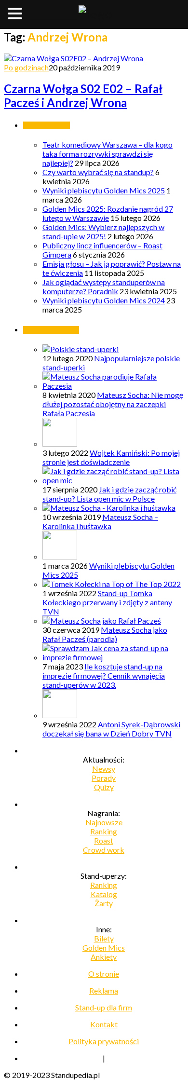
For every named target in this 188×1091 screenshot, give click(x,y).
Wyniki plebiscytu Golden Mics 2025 (103, 190)
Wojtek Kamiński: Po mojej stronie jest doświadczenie (111, 457)
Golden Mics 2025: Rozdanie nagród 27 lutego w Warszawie (107, 213)
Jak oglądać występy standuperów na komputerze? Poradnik (103, 286)
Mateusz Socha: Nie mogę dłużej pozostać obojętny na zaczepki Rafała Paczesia (112, 404)
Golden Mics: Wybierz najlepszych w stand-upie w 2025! (103, 231)
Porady (104, 777)
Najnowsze (103, 822)
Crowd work (103, 849)
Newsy (103, 768)
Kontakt (104, 1024)
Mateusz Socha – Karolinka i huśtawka (100, 521)
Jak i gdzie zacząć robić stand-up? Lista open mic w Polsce (109, 494)
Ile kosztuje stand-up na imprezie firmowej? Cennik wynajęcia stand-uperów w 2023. (103, 675)
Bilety (104, 938)
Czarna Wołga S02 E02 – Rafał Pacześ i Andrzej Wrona (83, 95)
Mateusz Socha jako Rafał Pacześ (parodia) (104, 634)
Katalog (104, 894)
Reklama (103, 990)
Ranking (103, 831)
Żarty (103, 903)
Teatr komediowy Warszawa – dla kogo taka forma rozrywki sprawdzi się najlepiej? (107, 153)
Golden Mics (103, 947)
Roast (103, 840)
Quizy (104, 786)
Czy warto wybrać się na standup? (98, 172)
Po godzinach (26, 67)
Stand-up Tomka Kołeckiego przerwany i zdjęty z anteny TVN (107, 602)
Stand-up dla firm (103, 1007)
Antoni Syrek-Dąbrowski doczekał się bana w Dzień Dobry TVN (111, 729)
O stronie (103, 973)
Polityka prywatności (103, 1041)
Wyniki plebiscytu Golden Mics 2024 (103, 300)
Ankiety (104, 956)
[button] (16, 13)
